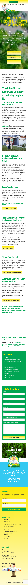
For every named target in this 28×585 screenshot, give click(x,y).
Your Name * (5, 498)
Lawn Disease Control (10, 367)
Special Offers (7, 521)
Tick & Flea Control (9, 375)
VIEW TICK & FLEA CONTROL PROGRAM (12, 272)
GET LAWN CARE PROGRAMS (9, 208)
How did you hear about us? (10, 417)
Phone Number (7, 402)
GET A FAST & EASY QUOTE (14, 57)
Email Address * (7, 397)
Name (4, 391)
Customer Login (13, 2)
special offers (15, 125)
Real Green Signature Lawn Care (12, 359)
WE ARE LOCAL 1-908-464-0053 (9, 556)
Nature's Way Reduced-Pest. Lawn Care (13, 362)
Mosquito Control (8, 373)
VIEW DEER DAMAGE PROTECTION (11, 300)
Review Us (6, 538)
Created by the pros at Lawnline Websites (14, 582)
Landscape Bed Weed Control (11, 371)
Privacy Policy (7, 539)
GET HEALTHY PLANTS (8, 248)
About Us (6, 519)
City (4, 412)
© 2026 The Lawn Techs (14, 579)
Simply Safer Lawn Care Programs (13, 357)
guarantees (5, 126)
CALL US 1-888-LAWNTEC (14, 52)
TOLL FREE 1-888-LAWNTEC (14, 4)
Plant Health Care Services (11, 369)
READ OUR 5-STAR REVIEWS (14, 62)
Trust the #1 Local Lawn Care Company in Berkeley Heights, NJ (13, 93)
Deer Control (7, 377)
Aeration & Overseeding (10, 365)
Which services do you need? (10, 422)
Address (5, 407)
